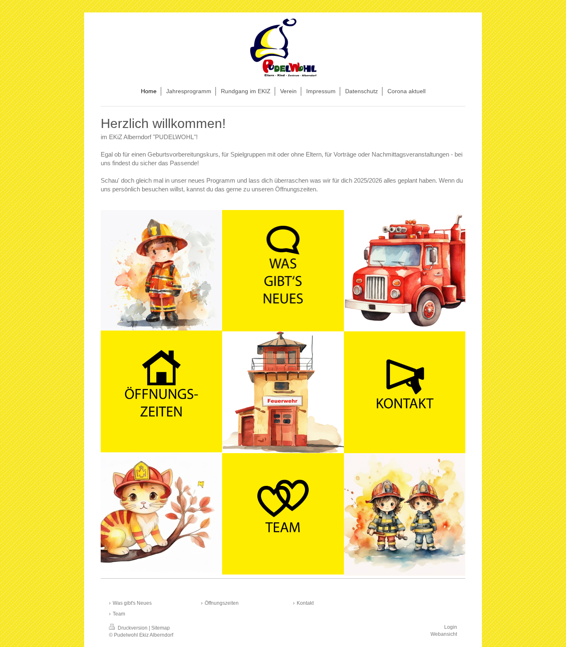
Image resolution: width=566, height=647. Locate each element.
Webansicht (444, 634)
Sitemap (160, 628)
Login (450, 627)
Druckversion (132, 628)
